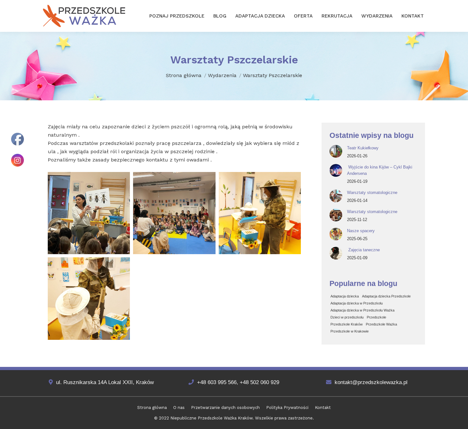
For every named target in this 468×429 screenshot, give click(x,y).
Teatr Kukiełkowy (363, 148)
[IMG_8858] (89, 213)
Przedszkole (376, 317)
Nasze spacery (361, 230)
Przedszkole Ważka (381, 324)
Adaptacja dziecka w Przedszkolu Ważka (362, 310)
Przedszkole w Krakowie (349, 331)
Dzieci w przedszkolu (347, 317)
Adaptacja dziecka (344, 296)
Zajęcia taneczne (363, 249)
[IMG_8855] (89, 298)
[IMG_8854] (260, 213)
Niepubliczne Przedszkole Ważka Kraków (211, 418)
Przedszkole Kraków (346, 324)
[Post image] (336, 151)
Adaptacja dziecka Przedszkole (386, 296)
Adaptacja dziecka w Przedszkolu (356, 303)
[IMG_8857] (174, 213)
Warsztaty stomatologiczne (372, 192)
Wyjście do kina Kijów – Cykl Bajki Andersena (379, 170)
